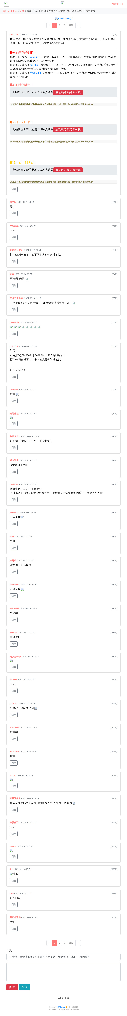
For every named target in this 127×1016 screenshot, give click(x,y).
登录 (114, 4)
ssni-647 (34, 57)
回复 (13, 189)
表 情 (24, 987)
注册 (120, 4)
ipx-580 (34, 64)
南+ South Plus (10, 11)
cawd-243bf (36, 72)
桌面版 (65, 998)
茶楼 (22, 11)
